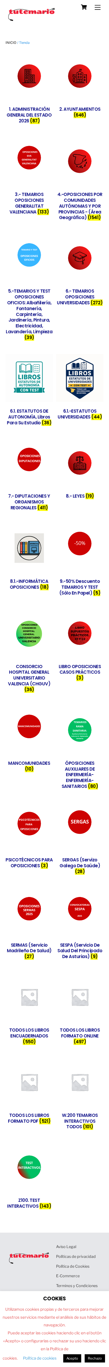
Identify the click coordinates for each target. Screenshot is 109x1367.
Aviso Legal (66, 1246)
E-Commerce (68, 1276)
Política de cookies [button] (40, 1358)
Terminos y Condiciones (77, 1285)
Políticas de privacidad (76, 1256)
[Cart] (84, 7)
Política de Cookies (72, 1266)
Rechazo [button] (95, 1358)
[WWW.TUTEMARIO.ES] (32, 19)
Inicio (11, 43)
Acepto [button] (72, 1358)
